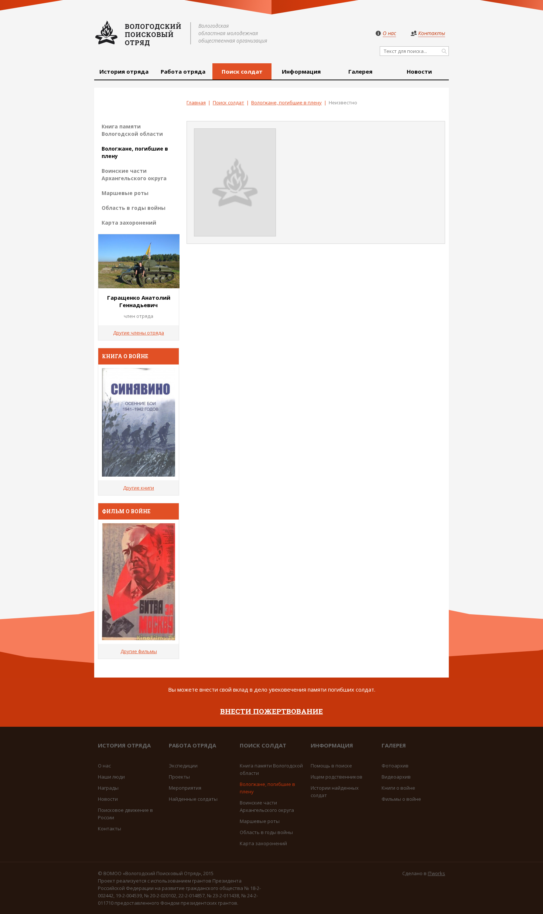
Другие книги (138, 487)
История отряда (123, 71)
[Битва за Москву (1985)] (138, 582)
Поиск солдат (242, 71)
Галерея (360, 71)
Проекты (179, 776)
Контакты (109, 828)
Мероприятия (185, 787)
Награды (108, 787)
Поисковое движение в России (125, 814)
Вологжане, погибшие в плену (286, 102)
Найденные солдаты (193, 799)
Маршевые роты (125, 192)
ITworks (436, 873)
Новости (419, 71)
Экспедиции (183, 765)
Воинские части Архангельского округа (134, 174)
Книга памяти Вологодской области (132, 130)
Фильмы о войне (401, 799)
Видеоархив (396, 776)
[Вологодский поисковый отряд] (138, 33)
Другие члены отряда (138, 332)
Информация (301, 71)
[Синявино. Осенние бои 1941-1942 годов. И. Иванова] (138, 422)
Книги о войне (398, 787)
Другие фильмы (138, 651)
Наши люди (111, 776)
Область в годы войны (133, 207)
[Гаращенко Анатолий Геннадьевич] (139, 286)
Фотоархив (395, 765)
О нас (104, 765)
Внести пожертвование (271, 711)
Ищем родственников (336, 776)
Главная (196, 102)
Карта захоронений (129, 222)
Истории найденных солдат (335, 791)
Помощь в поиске (331, 765)
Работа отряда (183, 71)
